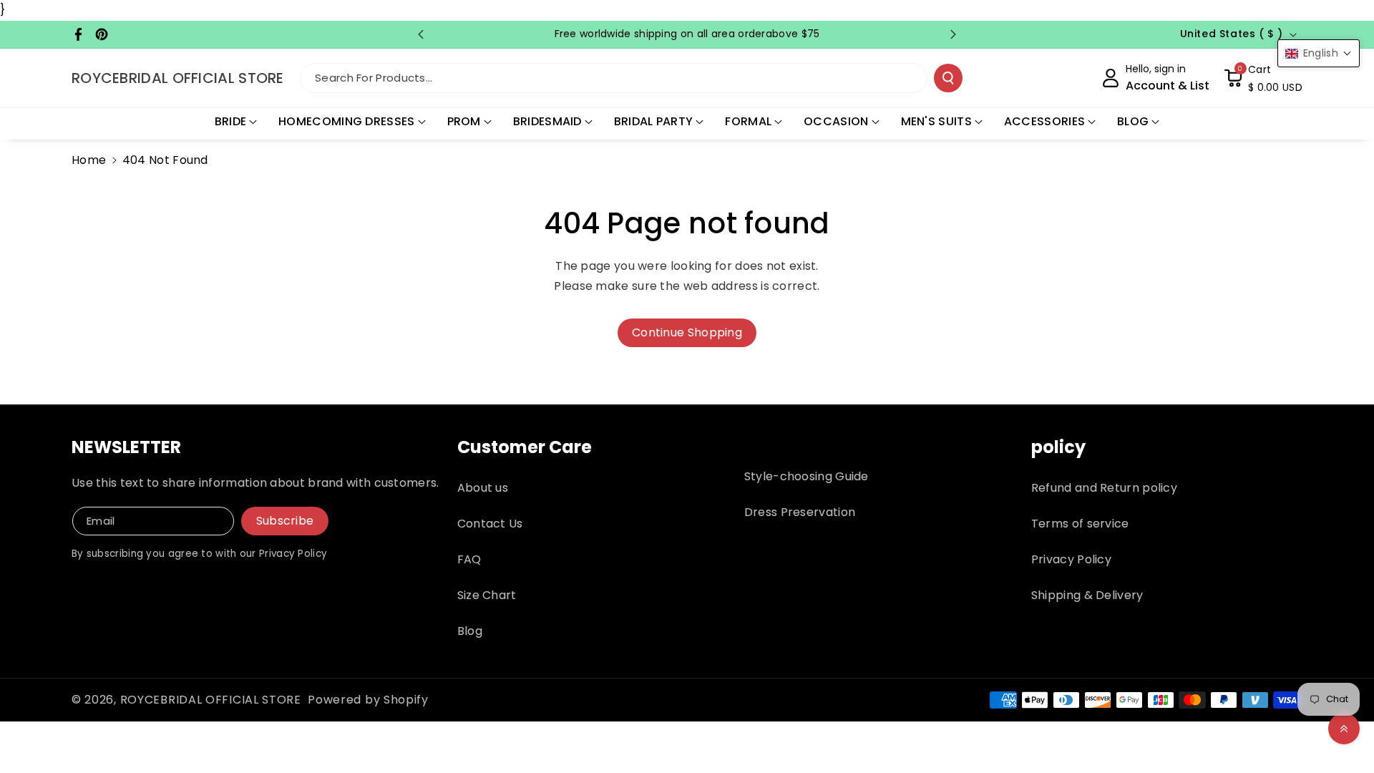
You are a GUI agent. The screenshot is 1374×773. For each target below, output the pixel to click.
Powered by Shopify (368, 699)
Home (89, 160)
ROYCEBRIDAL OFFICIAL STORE (210, 699)
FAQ (469, 559)
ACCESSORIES (1044, 121)
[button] (1263, 78)
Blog (469, 631)
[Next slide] (953, 34)
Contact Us (490, 523)
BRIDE (231, 121)
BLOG (1133, 121)
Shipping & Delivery (1087, 595)
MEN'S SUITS (936, 121)
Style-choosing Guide (806, 476)
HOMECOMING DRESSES (346, 121)
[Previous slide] (420, 34)
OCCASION (836, 121)
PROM (464, 121)
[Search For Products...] (948, 78)
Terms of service (1080, 523)
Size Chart (487, 595)
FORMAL (748, 121)
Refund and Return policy (1104, 488)
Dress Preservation (799, 512)
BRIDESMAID (547, 121)
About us (482, 488)
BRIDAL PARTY (653, 121)
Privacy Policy (1071, 559)
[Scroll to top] (1344, 728)
